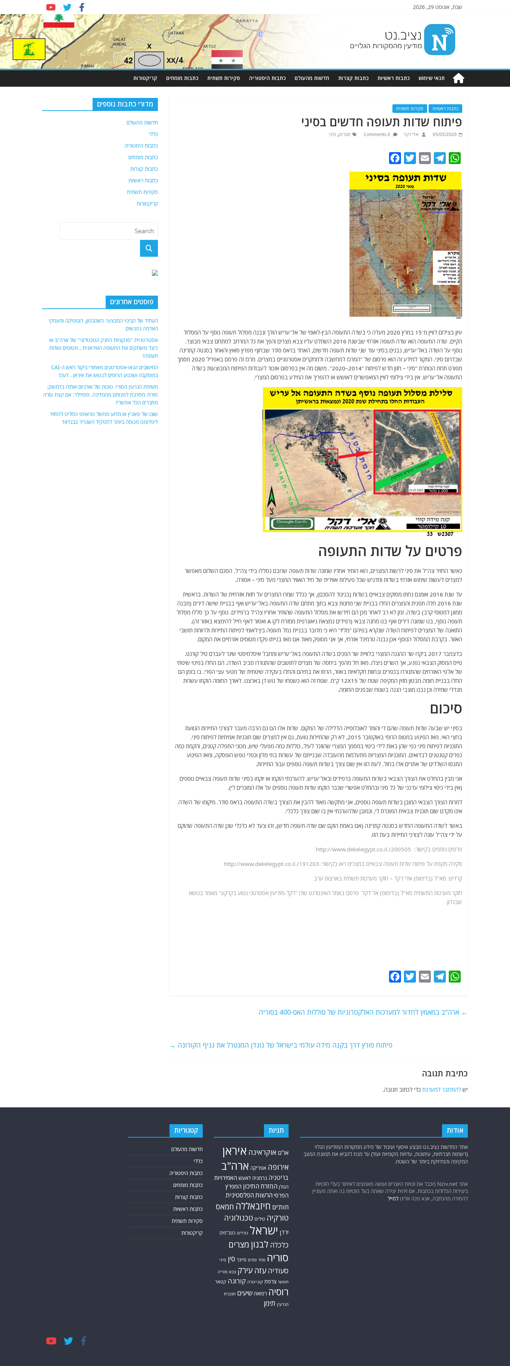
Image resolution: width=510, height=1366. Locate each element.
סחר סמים (256, 1259)
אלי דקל (411, 134)
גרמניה (259, 1177)
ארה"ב (235, 1166)
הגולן (284, 1186)
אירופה (278, 1167)
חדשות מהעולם (312, 77)
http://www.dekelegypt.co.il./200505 (363, 849)
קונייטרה (255, 1282)
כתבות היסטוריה (267, 77)
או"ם (283, 1152)
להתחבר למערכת (441, 1089)
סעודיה (278, 1271)
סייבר (241, 1259)
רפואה (260, 1293)
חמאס (225, 1207)
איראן (235, 1150)
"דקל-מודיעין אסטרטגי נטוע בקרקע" (258, 893)
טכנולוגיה (238, 1218)
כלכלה (279, 1244)
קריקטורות (145, 77)
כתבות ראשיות (393, 77)
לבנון (259, 1244)
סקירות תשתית (223, 77)
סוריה (278, 1257)
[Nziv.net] (458, 78)
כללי (153, 134)
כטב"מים (228, 1233)
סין (231, 1259)
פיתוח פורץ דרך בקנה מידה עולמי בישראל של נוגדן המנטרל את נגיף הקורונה (280, 1044)
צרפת (270, 1281)
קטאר (220, 1282)
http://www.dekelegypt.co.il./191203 (271, 863)
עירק (245, 1270)
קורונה (237, 1280)
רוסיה (278, 1291)
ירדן (284, 1232)
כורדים (242, 1233)
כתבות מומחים (182, 77)
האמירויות (225, 1178)
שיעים (244, 1293)
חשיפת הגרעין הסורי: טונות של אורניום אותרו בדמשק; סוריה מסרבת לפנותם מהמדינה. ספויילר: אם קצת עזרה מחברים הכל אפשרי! (100, 394)
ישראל (264, 1230)
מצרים (345, 134)
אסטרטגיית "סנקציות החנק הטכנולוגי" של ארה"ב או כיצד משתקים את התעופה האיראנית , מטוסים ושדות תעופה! (103, 347)
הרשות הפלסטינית (249, 1195)
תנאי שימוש (432, 77)
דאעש (245, 1177)
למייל (393, 1198)
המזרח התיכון (260, 1186)
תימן (270, 1303)
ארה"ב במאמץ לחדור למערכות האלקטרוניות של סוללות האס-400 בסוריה (363, 1012)
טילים (260, 1219)
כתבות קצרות (353, 77)
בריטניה (278, 1177)
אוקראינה (262, 1152)
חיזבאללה (253, 1206)
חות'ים (280, 1207)
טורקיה (278, 1217)
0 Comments (377, 134)
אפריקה (258, 1168)
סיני (332, 134)
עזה (260, 1270)
